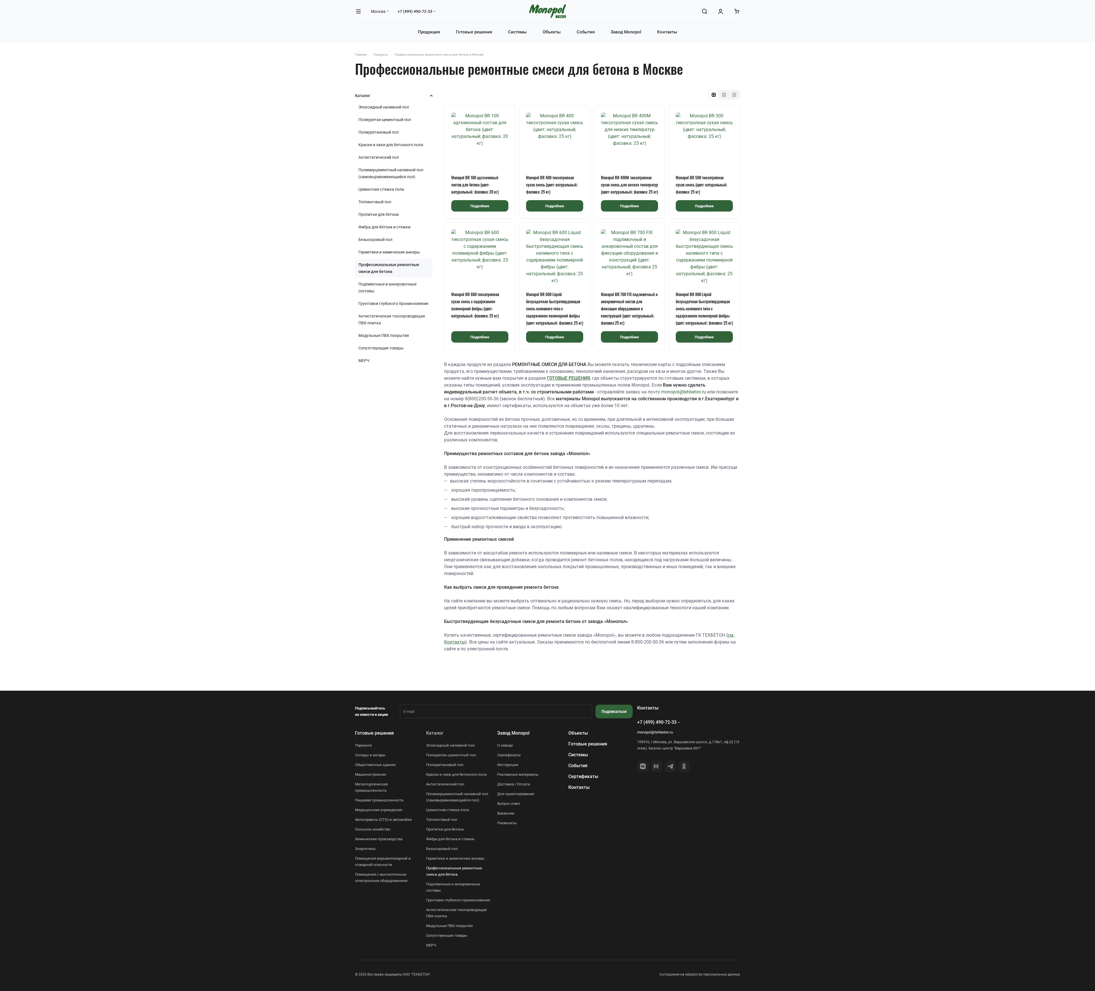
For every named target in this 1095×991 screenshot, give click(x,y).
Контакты (579, 787)
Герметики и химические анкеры (389, 252)
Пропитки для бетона (378, 214)
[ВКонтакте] (643, 766)
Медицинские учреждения (378, 810)
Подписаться (614, 711)
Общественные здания (375, 765)
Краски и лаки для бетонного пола (390, 144)
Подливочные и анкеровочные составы (387, 287)
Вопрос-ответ (508, 803)
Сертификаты (509, 755)
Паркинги (363, 745)
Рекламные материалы (517, 774)
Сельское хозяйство (372, 829)
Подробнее (479, 206)
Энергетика (365, 849)
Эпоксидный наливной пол (383, 107)
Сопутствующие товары (381, 348)
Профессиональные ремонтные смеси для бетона (388, 268)
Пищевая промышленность (379, 800)
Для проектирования (515, 794)
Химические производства (378, 839)
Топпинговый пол (374, 202)
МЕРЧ (364, 360)
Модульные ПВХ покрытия (383, 335)
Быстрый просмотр (480, 155)
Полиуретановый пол (378, 132)
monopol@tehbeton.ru (683, 392)
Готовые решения (374, 733)
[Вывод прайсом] (734, 95)
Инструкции (507, 765)
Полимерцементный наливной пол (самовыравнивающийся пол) (390, 173)
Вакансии (505, 813)
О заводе (505, 745)
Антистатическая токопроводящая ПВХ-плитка (391, 319)
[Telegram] (670, 766)
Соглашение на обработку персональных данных (699, 974)
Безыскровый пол (375, 239)
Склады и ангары (370, 755)
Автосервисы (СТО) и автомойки (383, 819)
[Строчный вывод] (724, 95)
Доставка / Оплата (513, 784)
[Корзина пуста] (736, 11)
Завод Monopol (513, 733)
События (577, 765)
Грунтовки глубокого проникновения (393, 303)
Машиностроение (370, 774)
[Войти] (720, 11)
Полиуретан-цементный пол (384, 119)
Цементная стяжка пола (381, 189)
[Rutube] (656, 766)
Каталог (435, 733)
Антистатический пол (378, 157)
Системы (578, 754)
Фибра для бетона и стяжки (384, 227)
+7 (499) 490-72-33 (415, 11)
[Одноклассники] (684, 766)
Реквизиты (507, 823)
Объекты (578, 733)
